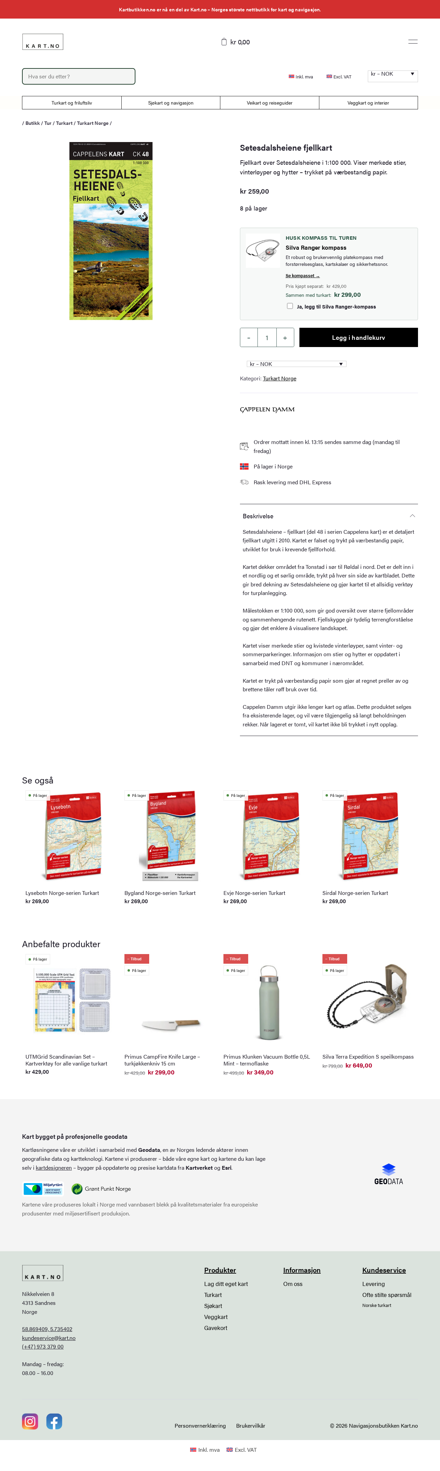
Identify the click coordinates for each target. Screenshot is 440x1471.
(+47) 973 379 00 (43, 1346)
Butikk (32, 122)
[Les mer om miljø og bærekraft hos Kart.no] (43, 1189)
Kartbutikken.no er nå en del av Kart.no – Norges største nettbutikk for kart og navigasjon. (220, 9)
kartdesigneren (54, 1167)
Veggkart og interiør (368, 102)
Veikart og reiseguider (270, 102)
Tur (48, 122)
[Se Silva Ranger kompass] (263, 251)
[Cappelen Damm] (267, 410)
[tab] (329, 515)
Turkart (64, 122)
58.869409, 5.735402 (47, 1329)
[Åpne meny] (413, 42)
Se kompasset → (303, 275)
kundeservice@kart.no (49, 1338)
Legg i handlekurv (358, 337)
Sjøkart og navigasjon (171, 102)
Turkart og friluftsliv (72, 102)
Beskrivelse (258, 515)
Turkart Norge (93, 122)
